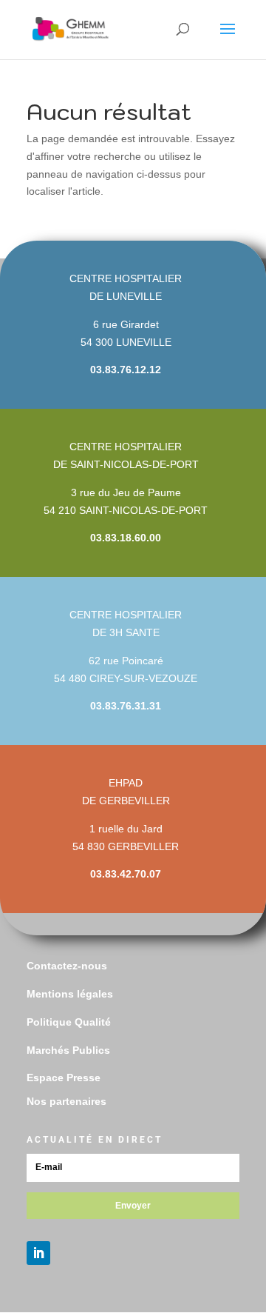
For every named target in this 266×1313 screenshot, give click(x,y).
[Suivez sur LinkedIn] (38, 1253)
